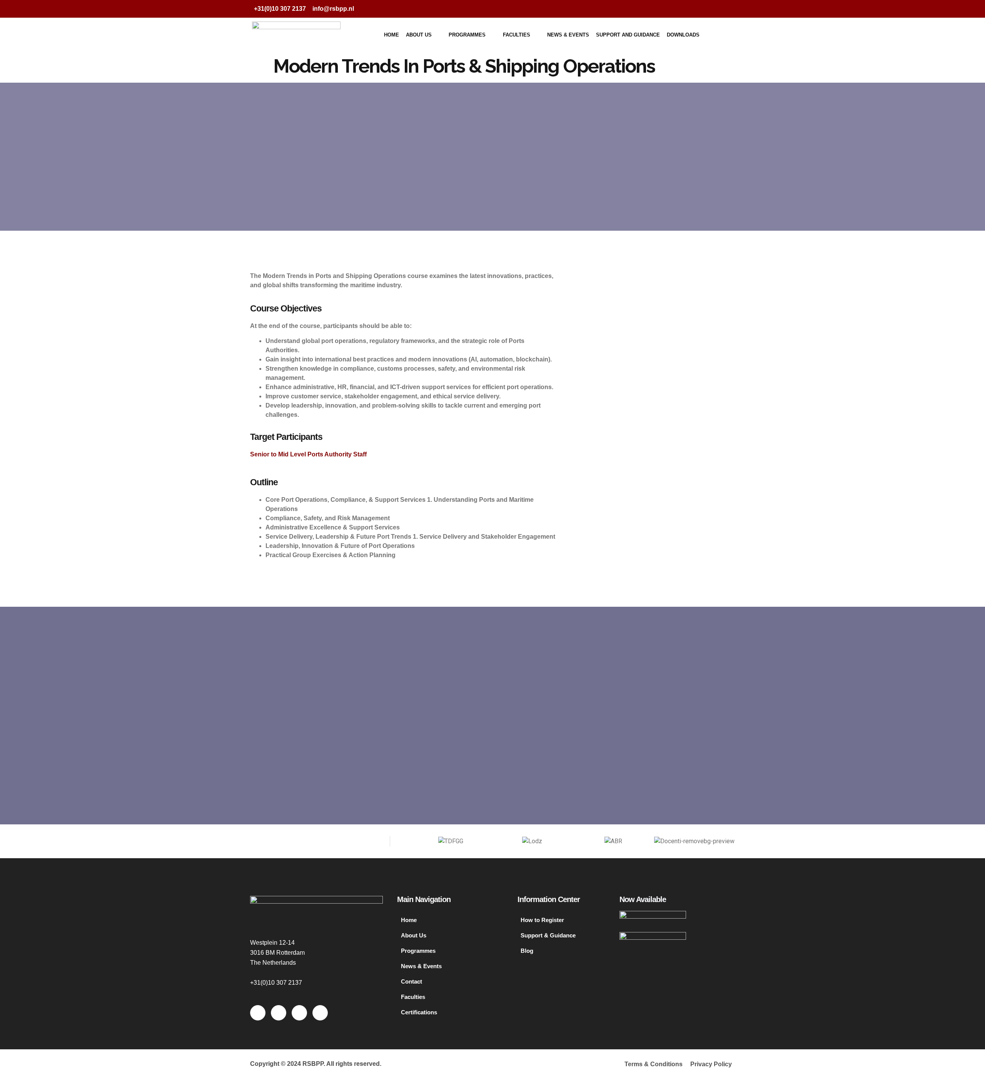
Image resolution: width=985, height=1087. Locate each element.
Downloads (683, 35)
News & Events (568, 35)
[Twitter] (694, 9)
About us (419, 35)
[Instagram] (725, 9)
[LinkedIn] (709, 9)
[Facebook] (678, 9)
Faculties (516, 35)
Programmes (467, 35)
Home (391, 35)
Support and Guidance (628, 35)
